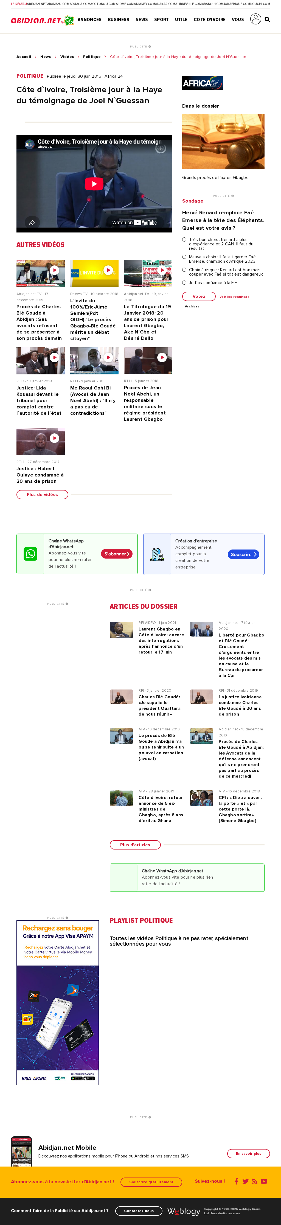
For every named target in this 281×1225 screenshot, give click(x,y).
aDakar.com (165, 4)
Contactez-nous (139, 1211)
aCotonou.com (103, 4)
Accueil (23, 57)
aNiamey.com (144, 4)
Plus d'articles (135, 845)
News (142, 19)
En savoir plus (248, 1153)
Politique (92, 57)
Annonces (90, 19)
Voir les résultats (234, 297)
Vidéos (67, 57)
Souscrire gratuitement (151, 1182)
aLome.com (125, 4)
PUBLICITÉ (139, 46)
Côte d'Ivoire (210, 19)
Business (119, 19)
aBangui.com (213, 4)
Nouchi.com (260, 4)
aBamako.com (58, 4)
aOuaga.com (80, 4)
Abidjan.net (37, 4)
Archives (192, 306)
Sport (161, 19)
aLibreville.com (188, 4)
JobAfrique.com (237, 4)
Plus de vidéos (42, 494)
